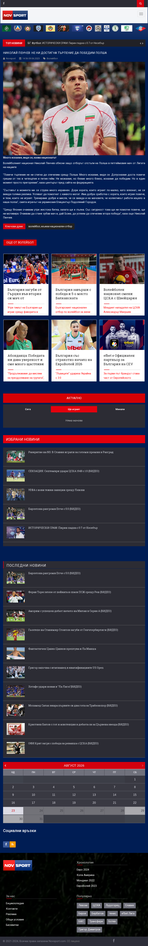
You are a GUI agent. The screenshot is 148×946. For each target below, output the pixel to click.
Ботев (112, 921)
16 (13, 802)
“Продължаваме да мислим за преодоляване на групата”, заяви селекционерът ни (26, 378)
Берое (82, 913)
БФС (81, 921)
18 (53, 802)
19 (74, 802)
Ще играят (74, 409)
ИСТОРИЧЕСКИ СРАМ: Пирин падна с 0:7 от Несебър (73, 43)
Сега (28, 409)
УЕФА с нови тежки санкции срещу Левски (56, 490)
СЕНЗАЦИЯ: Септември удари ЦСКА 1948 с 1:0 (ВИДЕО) (63, 471)
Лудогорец (112, 905)
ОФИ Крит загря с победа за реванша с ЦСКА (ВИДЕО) (63, 743)
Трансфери (96, 921)
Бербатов (98, 913)
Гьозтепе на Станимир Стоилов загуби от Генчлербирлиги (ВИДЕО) (73, 630)
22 (134, 802)
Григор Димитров (89, 929)
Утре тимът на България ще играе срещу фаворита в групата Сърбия (25, 312)
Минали (120, 409)
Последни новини (26, 565)
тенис (112, 913)
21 (114, 802)
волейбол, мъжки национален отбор (50, 226)
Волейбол (52, 58)
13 (94, 794)
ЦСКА (96, 905)
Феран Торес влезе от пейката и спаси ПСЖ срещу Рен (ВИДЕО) (69, 592)
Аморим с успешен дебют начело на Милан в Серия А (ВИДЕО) (70, 611)
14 (114, 794)
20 (94, 802)
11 (53, 794)
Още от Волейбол (20, 242)
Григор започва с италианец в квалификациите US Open (66, 667)
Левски (83, 905)
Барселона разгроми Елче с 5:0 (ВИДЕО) (54, 509)
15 (134, 794)
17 (33, 802)
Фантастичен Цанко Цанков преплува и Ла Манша (62, 648)
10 (33, 794)
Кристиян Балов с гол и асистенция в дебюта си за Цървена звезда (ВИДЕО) (78, 724)
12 (74, 794)
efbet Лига (128, 913)
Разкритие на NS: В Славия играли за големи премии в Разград (71, 452)
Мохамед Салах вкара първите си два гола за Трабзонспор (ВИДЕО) (73, 705)
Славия (129, 905)
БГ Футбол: (35, 43)
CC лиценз (73, 941)
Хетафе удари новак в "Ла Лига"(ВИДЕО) (55, 686)
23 (13, 810)
